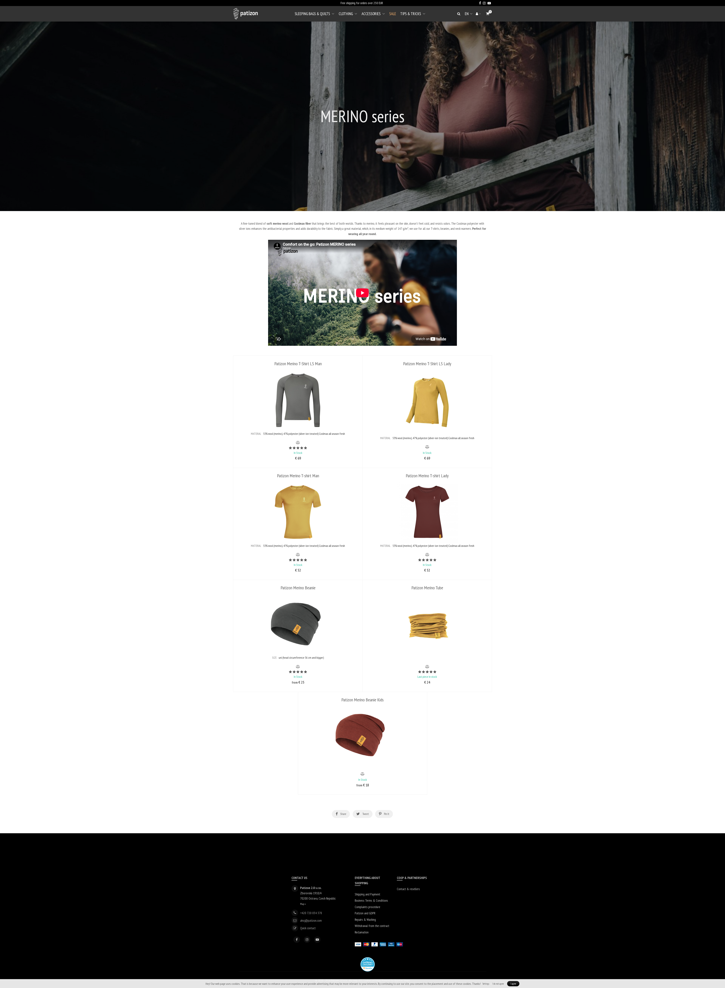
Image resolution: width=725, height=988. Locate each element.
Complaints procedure (367, 907)
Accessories (371, 13)
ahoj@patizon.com (311, 920)
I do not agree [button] (498, 983)
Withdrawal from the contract (372, 926)
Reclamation (362, 932)
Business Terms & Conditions (371, 900)
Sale (392, 13)
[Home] (245, 14)
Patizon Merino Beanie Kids (362, 700)
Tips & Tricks (410, 13)
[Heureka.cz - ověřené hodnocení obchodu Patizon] (367, 964)
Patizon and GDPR (365, 913)
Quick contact (308, 928)
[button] (488, 14)
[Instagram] (307, 939)
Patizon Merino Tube (427, 588)
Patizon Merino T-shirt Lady (427, 476)
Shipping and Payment (367, 894)
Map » (303, 904)
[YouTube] (317, 939)
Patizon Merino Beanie (298, 588)
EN (469, 15)
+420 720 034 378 (311, 913)
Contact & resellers (408, 889)
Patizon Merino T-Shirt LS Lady (427, 364)
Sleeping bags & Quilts (312, 13)
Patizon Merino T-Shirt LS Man (298, 364)
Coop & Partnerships (412, 878)
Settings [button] (485, 983)
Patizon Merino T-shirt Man (298, 476)
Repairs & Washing (365, 919)
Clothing (346, 13)
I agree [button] (513, 983)
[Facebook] (296, 939)
